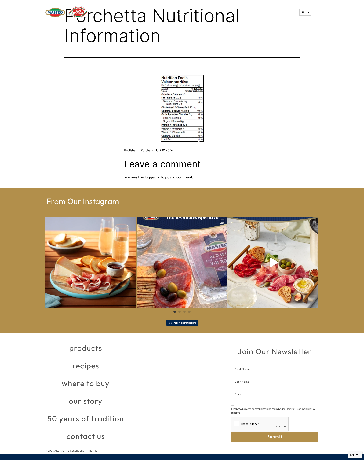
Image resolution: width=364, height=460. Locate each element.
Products (85, 348)
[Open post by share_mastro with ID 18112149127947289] (91, 262)
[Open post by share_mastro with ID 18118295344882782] (182, 262)
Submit (274, 436)
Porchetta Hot (150, 150)
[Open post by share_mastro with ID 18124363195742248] (273, 262)
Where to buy (86, 383)
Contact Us (86, 436)
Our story (86, 401)
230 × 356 (166, 150)
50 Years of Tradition (85, 418)
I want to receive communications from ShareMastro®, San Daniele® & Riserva (273, 410)
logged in (152, 177)
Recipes (85, 365)
